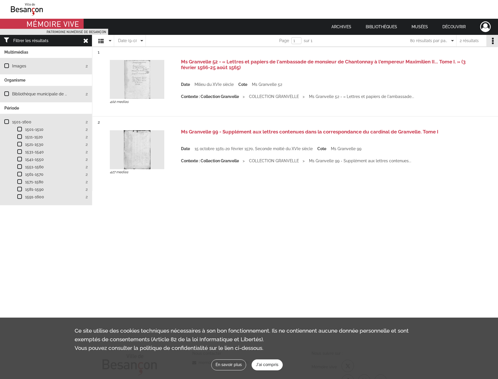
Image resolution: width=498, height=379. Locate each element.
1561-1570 (34, 174)
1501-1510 (34, 129)
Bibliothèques (381, 26)
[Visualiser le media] (137, 79)
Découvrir (454, 26)
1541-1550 (34, 159)
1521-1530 (34, 144)
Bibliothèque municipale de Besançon (47, 94)
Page (284, 40)
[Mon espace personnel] (485, 27)
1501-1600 (21, 122)
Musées (420, 26)
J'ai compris (267, 364)
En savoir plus (229, 364)
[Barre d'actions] (492, 40)
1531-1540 (34, 152)
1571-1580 (34, 182)
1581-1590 (34, 189)
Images (19, 66)
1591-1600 (34, 197)
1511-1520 (34, 137)
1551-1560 (34, 167)
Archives (341, 26)
